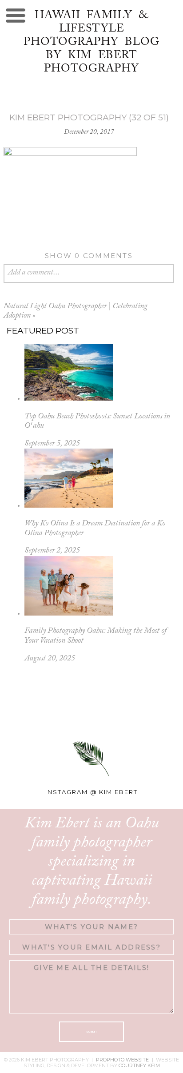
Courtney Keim (139, 1065)
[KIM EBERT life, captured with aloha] (91, 707)
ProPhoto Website (122, 1060)
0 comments (89, 255)
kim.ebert (118, 791)
